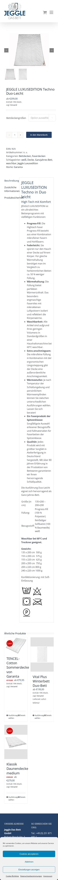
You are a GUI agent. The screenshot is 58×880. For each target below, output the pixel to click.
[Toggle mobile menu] (52, 12)
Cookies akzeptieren (29, 854)
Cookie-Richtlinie (12, 876)
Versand (13, 105)
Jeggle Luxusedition (28, 163)
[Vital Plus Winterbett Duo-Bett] (42, 654)
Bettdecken (25, 156)
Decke (30, 159)
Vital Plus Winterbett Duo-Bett (41, 681)
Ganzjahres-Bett (43, 159)
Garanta (18, 167)
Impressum (47, 876)
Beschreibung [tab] (10, 180)
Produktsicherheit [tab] (10, 197)
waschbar (11, 163)
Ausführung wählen (12, 716)
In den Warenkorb (39, 134)
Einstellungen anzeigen (29, 869)
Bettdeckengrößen (16, 118)
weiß (23, 159)
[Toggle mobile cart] (45, 12)
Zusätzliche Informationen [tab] (10, 189)
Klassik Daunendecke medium (17, 768)
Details (22, 715)
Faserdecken (38, 156)
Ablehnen (29, 862)
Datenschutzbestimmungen (31, 876)
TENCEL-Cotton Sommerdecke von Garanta (17, 667)
